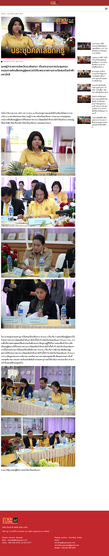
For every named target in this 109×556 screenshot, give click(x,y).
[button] (106, 8)
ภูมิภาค (17, 13)
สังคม (21, 13)
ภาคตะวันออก (10, 13)
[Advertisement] (38, 93)
